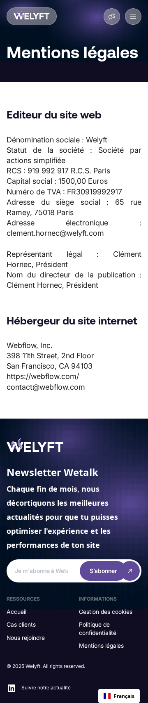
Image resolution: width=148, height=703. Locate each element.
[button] (133, 16)
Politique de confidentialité (97, 628)
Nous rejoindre (26, 637)
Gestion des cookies (105, 611)
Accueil (16, 611)
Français (124, 696)
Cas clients (21, 624)
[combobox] (119, 696)
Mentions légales (101, 645)
